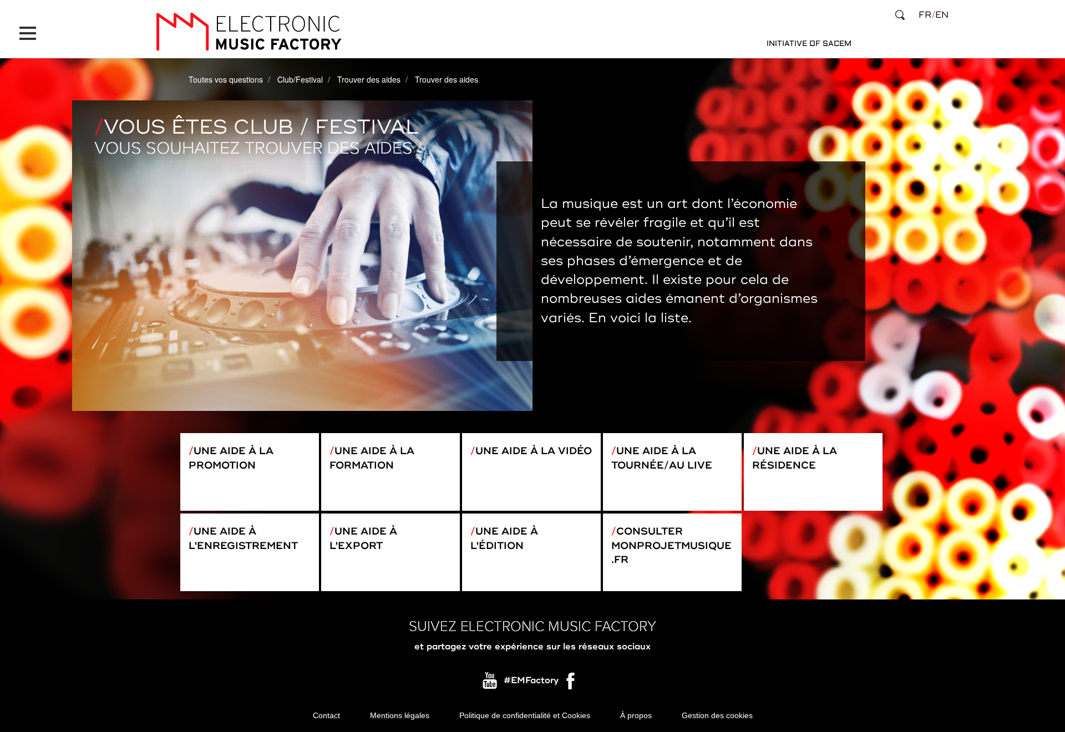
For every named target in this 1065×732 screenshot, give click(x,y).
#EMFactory (531, 681)
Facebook (571, 684)
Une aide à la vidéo (533, 451)
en (942, 15)
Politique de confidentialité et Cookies (524, 715)
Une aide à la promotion (231, 458)
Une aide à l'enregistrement (243, 538)
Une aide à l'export (363, 538)
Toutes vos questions (226, 79)
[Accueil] (248, 32)
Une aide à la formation (371, 458)
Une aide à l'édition (504, 538)
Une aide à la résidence (794, 458)
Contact (326, 715)
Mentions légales (399, 715)
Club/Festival (300, 79)
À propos (636, 715)
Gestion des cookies (717, 715)
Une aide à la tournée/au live (661, 458)
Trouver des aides (368, 79)
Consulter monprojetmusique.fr (671, 545)
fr (925, 15)
